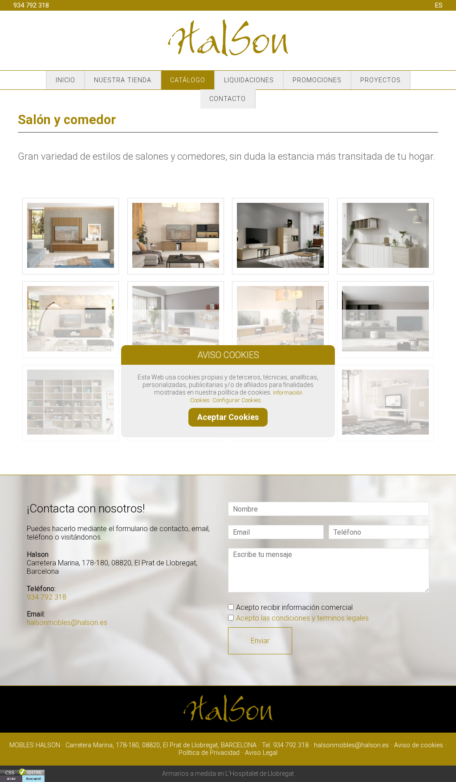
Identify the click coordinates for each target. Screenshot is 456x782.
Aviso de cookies (418, 745)
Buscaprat (33, 779)
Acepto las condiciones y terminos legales (302, 618)
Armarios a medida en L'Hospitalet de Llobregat (228, 773)
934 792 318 (31, 5)
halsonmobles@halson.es (67, 622)
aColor (11, 779)
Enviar (260, 641)
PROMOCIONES (317, 80)
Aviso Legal (261, 753)
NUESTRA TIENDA (122, 80)
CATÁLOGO (187, 80)
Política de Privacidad (209, 753)
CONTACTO (227, 99)
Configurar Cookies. (238, 400)
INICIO (65, 80)
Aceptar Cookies (228, 417)
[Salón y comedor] (70, 266)
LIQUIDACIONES (249, 80)
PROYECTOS (380, 80)
